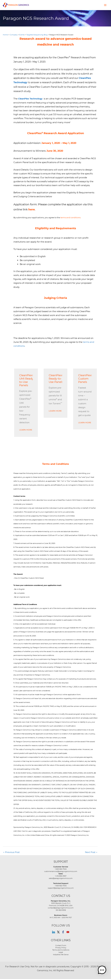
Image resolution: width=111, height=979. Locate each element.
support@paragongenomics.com (61, 888)
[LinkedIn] (53, 932)
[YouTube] (68, 932)
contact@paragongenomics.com (61, 908)
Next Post (91, 852)
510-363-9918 (61, 910)
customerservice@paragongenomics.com (60, 871)
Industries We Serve (61, 955)
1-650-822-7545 (60, 869)
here (31, 209)
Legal (61, 952)
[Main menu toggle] (105, 5)
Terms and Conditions (60, 950)
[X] (58, 932)
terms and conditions (70, 217)
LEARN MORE (25, 429)
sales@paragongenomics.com (61, 878)
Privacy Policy (60, 948)
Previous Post (11, 852)
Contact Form (60, 945)
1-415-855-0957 (60, 876)
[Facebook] (63, 932)
